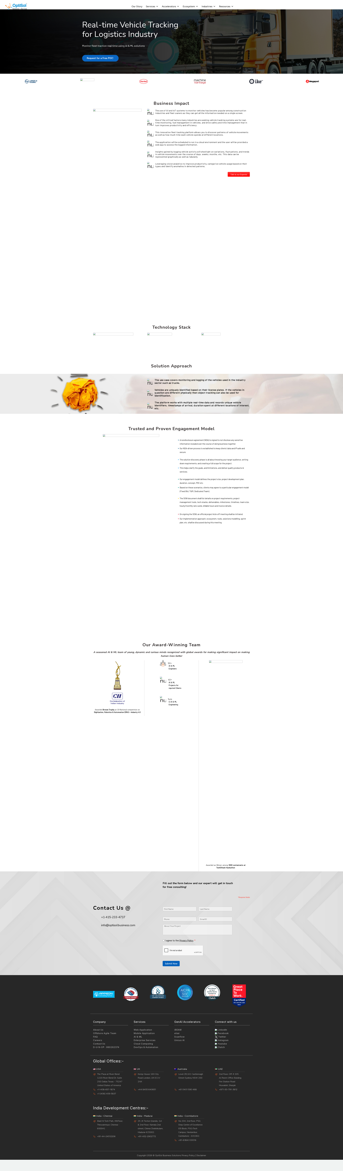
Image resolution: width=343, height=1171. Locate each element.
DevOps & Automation (146, 1047)
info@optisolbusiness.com (118, 925)
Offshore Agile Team (104, 1033)
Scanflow (179, 1036)
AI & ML (138, 1036)
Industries (207, 6)
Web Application (143, 1029)
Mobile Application (144, 1033)
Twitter (222, 1036)
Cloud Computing (143, 1043)
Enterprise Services (144, 1040)
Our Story (137, 6)
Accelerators (169, 6)
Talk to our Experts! (238, 174)
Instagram (223, 1040)
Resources (224, 6)
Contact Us (99, 1043)
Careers (97, 1040)
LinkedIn (222, 1029)
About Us (98, 1029)
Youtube (222, 1043)
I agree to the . (179, 940)
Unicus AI (179, 1040)
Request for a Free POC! (100, 58)
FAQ (95, 1036)
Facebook (223, 1033)
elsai (177, 1033)
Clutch (221, 1047)
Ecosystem (189, 6)
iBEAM (178, 1029)
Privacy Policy (186, 940)
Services (150, 6)
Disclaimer (201, 1155)
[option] (31, 81)
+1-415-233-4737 (113, 917)
